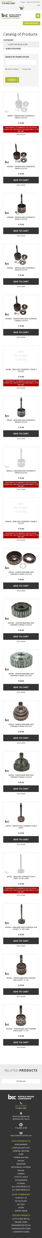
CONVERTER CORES (21, 1232)
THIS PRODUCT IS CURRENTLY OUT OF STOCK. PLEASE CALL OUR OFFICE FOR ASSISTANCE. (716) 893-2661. (21, 890)
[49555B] (21, 761)
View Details (21, 134)
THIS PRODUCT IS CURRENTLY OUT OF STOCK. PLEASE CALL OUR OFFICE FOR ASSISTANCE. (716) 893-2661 (21, 129)
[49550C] (21, 406)
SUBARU (21, 1173)
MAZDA (21, 1160)
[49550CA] (21, 457)
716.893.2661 (8, 3)
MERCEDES (21, 1164)
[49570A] (21, 812)
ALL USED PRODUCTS (21, 1186)
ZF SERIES (21, 1183)
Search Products (13, 69)
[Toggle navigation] (38, 15)
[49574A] (21, 964)
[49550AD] (21, 305)
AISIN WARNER (21, 1144)
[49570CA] (21, 914)
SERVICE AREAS (21, 1211)
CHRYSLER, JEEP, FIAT (21, 1147)
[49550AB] (21, 203)
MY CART (21, 1204)
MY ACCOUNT (21, 1201)
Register (23, 2)
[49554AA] (21, 609)
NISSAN (21, 1170)
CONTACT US (21, 1198)
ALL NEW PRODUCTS (21, 1190)
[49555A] (21, 711)
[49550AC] (21, 254)
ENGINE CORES (21, 1222)
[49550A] (21, 102)
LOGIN (21, 1207)
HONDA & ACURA (21, 1157)
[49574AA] (21, 1015)
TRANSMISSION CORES (21, 1228)
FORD (21, 1154)
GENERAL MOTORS (21, 1151)
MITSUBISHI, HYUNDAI (21, 1167)
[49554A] (21, 559)
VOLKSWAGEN (21, 1180)
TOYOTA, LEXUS (21, 1177)
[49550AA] (21, 153)
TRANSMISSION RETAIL (21, 1225)
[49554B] (21, 660)
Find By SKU (26, 69)
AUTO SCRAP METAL (21, 1219)
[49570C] (21, 863)
